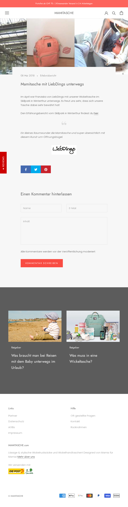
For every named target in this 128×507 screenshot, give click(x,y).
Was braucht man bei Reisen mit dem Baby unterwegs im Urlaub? (33, 361)
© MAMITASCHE (15, 495)
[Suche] (114, 13)
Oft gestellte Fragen (83, 415)
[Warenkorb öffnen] (121, 13)
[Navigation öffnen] (7, 13)
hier (96, 113)
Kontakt (75, 421)
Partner (12, 415)
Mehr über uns (26, 456)
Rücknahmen (79, 427)
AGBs (11, 427)
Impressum (15, 433)
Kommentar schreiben (42, 263)
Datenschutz (16, 421)
